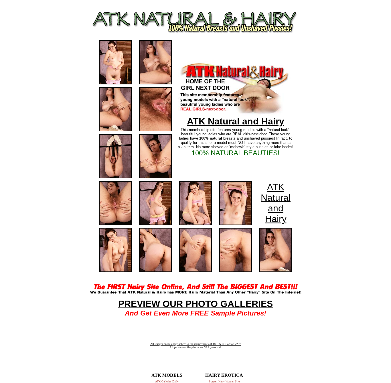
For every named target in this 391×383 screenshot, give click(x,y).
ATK (275, 187)
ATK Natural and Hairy (235, 121)
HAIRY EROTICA (224, 375)
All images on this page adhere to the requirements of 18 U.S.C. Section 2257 (195, 344)
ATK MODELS (166, 375)
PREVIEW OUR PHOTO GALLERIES (195, 304)
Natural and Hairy (276, 208)
